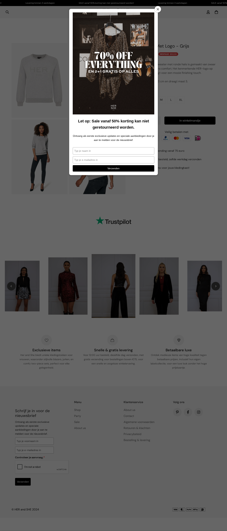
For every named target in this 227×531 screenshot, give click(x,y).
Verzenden (113, 168)
